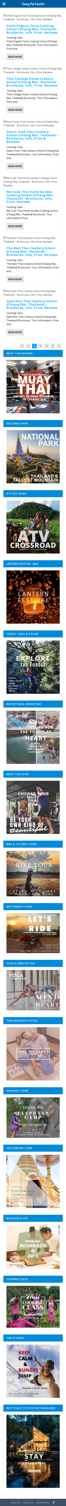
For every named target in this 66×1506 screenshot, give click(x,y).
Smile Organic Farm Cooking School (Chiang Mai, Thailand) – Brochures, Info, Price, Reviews (32, 29)
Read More (15, 56)
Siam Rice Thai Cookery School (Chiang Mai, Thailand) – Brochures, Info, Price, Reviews (32, 304)
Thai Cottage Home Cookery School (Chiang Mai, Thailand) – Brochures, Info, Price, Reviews (32, 82)
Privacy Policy (42, 1502)
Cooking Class (14, 37)
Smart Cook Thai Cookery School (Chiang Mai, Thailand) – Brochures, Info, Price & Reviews (32, 137)
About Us (15, 1502)
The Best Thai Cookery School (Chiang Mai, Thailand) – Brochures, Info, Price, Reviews (32, 251)
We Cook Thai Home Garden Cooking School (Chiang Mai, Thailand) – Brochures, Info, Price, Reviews (30, 197)
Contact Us (28, 1502)
